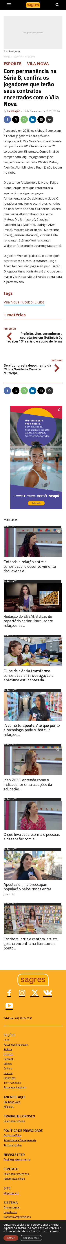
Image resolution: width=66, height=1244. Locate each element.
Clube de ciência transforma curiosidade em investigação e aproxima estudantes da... (29, 675)
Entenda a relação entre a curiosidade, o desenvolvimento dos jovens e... (30, 566)
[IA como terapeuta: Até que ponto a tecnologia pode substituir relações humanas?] (33, 706)
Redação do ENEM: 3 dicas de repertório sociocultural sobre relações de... (28, 620)
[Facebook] (7, 119)
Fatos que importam (16, 1044)
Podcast (8, 1059)
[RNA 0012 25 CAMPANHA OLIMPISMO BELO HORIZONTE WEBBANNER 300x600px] (36, 508)
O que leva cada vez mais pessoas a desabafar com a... (32, 836)
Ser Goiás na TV (10, 527)
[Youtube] (9, 1006)
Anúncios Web (12, 1102)
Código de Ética (12, 1135)
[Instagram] (21, 993)
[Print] (49, 119)
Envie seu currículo (14, 1121)
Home (7, 56)
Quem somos (12, 1207)
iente (14, 1212)
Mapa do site (11, 1193)
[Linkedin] (32, 119)
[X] (15, 119)
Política (8, 1049)
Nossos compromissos (17, 1217)
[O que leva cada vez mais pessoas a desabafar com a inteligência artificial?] (33, 815)
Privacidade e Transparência (20, 1140)
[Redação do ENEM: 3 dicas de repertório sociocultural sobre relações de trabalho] (33, 597)
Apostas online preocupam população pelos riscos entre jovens (27, 888)
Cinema (8, 1073)
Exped (7, 1212)
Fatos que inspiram (15, 1087)
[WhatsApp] (24, 119)
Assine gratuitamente (17, 1159)
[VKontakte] (47, 993)
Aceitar (10, 1237)
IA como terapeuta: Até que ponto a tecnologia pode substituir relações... (32, 729)
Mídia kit (9, 1106)
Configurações (30, 1237)
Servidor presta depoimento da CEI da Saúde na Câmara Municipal (27, 369)
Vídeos (8, 1064)
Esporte (18, 56)
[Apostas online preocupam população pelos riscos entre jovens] (33, 865)
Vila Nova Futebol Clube (24, 302)
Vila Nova (30, 56)
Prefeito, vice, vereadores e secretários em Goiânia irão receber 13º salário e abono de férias (34, 337)
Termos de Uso (13, 1145)
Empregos (10, 1078)
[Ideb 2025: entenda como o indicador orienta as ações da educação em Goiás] (33, 760)
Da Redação (13, 111)
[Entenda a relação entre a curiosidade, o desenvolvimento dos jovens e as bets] (33, 542)
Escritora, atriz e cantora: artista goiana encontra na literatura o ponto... (31, 943)
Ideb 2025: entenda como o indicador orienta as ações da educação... (28, 784)
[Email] (41, 119)
